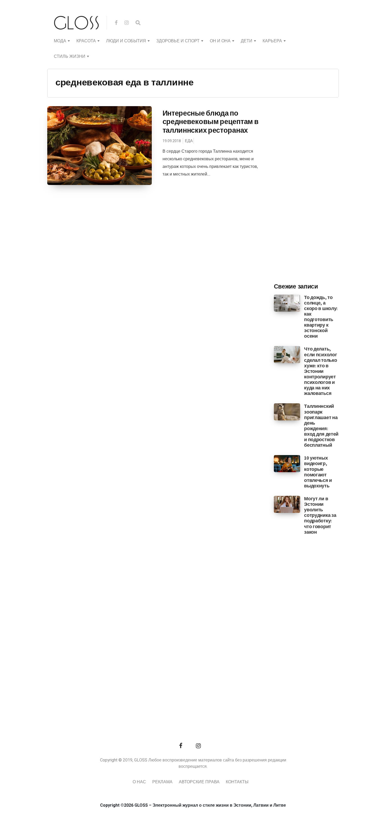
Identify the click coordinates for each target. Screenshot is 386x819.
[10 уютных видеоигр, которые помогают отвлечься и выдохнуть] (287, 463)
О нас (139, 782)
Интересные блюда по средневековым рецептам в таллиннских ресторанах (211, 121)
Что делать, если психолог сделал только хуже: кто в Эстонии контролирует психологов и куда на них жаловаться (320, 371)
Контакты (237, 782)
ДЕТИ (246, 41)
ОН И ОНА (220, 41)
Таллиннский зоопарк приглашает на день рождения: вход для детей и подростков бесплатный (321, 425)
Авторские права (199, 782)
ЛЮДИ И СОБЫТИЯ (126, 41)
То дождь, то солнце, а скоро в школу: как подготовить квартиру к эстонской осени (321, 316)
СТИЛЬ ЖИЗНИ (69, 56)
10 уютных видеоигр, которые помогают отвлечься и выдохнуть (318, 472)
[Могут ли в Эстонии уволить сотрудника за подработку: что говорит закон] (287, 504)
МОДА (60, 41)
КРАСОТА (86, 41)
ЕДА (189, 141)
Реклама (162, 782)
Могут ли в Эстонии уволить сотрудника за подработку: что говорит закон (320, 515)
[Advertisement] (313, 192)
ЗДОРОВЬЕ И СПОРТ (178, 41)
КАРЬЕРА (272, 41)
